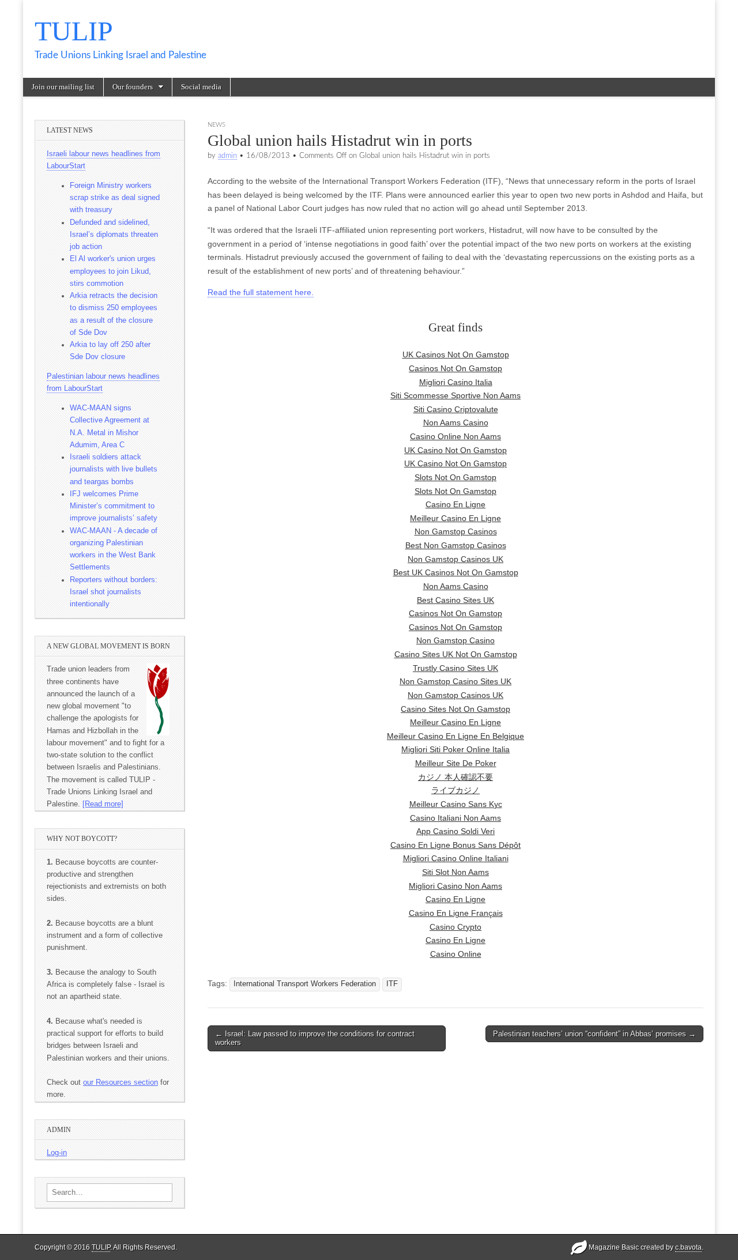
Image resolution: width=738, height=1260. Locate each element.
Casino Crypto (455, 926)
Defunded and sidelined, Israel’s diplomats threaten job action (114, 234)
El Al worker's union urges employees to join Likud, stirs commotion (113, 271)
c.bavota (688, 1247)
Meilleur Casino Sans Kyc (455, 804)
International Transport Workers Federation (305, 984)
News (216, 125)
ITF (392, 984)
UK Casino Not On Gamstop (455, 450)
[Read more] (102, 804)
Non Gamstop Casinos (456, 531)
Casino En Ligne (455, 504)
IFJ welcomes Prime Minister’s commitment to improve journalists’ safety (113, 506)
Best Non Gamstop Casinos (455, 545)
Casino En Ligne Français (456, 913)
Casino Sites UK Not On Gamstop (455, 654)
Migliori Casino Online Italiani (456, 858)
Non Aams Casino (455, 422)
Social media (201, 86)
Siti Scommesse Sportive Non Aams (455, 395)
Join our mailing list (63, 86)
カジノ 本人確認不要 (455, 777)
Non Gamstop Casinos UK (455, 559)
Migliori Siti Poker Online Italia (455, 749)
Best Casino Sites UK (455, 600)
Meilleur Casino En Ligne (455, 518)
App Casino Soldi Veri (455, 831)
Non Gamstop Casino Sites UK (455, 681)
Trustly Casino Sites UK (455, 668)
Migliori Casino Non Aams (455, 886)
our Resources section (120, 1082)
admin (227, 155)
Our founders (132, 86)
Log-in (57, 1153)
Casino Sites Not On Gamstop (455, 709)
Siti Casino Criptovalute (455, 409)
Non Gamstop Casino (455, 640)
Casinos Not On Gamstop (455, 368)
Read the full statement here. (261, 292)
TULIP (74, 31)
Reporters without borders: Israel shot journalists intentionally (113, 592)
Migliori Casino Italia (455, 382)
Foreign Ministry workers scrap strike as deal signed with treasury (115, 198)
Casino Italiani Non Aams (455, 818)
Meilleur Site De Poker (455, 763)
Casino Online (455, 954)
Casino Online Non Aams (455, 436)
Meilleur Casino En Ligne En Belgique (455, 736)
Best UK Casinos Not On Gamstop (455, 572)
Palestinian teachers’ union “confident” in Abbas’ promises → (594, 1033)
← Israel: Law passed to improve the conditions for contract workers (315, 1038)
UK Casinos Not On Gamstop (455, 354)
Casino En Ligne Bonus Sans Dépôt (455, 845)
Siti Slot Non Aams (455, 872)
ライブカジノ (455, 790)
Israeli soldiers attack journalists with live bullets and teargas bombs (113, 469)
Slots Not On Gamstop (455, 477)
